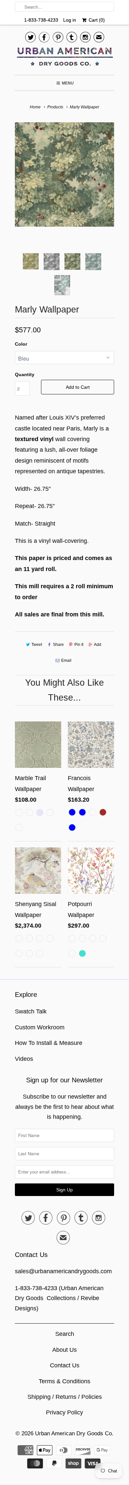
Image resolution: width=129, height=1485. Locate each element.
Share (58, 644)
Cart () (96, 20)
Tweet (36, 644)
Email (66, 660)
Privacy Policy (64, 1412)
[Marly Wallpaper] (64, 174)
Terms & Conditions (64, 1381)
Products (55, 107)
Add (97, 644)
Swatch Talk (31, 1011)
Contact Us (64, 1365)
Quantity (24, 374)
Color (21, 344)
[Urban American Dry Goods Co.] (64, 58)
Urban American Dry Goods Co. (74, 1433)
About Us (64, 1349)
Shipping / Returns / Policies (64, 1397)
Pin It (78, 644)
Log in (69, 20)
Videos (24, 1059)
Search (64, 1334)
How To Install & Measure (48, 1043)
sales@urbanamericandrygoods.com (63, 1271)
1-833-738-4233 (41, 20)
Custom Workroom (39, 1027)
